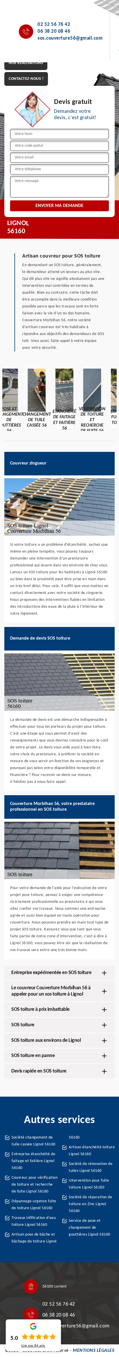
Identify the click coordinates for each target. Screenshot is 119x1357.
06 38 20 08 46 (54, 31)
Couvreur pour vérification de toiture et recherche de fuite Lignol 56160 (34, 1185)
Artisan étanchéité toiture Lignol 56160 (92, 1150)
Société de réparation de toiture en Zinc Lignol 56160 (90, 1204)
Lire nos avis (33, 1346)
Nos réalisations (26, 63)
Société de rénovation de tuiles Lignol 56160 (90, 1167)
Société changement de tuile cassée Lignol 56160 (33, 1141)
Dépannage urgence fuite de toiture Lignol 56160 (34, 1204)
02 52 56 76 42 (54, 24)
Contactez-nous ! (26, 79)
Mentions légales (93, 1350)
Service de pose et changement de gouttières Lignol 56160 (89, 1228)
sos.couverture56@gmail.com (70, 38)
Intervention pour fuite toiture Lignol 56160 (89, 1184)
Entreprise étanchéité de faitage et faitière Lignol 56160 (33, 1161)
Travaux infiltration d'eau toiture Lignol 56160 (34, 1221)
